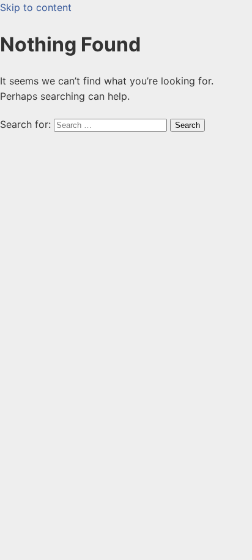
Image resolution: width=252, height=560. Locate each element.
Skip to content (36, 7)
